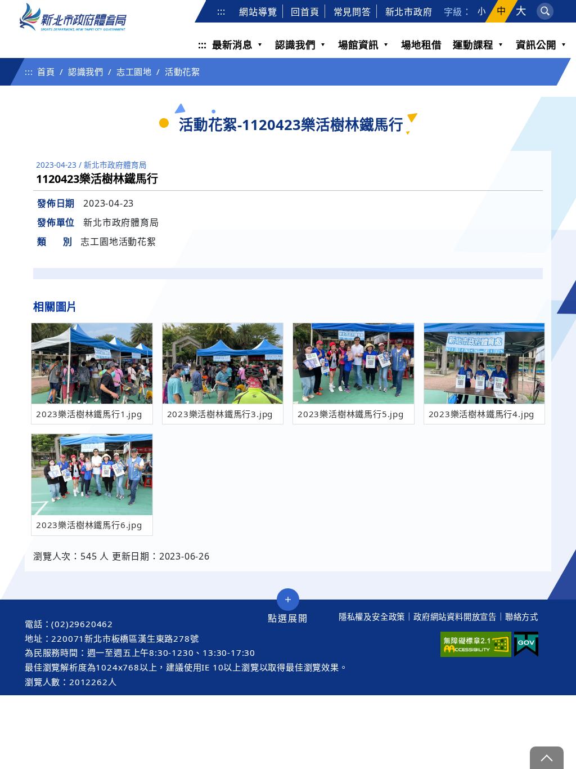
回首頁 (305, 12)
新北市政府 (409, 12)
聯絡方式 (521, 616)
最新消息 (232, 44)
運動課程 (473, 44)
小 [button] (482, 11)
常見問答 (352, 12)
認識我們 (295, 44)
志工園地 (134, 71)
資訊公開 (536, 44)
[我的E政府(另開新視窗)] (526, 644)
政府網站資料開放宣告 (455, 616)
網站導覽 (258, 12)
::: (221, 11)
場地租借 (421, 44)
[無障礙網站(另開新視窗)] (475, 644)
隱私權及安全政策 (372, 616)
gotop (547, 757)
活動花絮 (182, 71)
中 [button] (501, 11)
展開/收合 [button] (288, 599)
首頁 (46, 71)
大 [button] (521, 11)
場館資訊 (358, 44)
